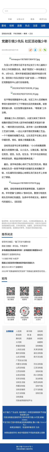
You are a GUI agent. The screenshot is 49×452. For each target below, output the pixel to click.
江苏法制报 (38, 368)
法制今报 (39, 386)
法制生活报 (20, 382)
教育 (25, 33)
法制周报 (19, 397)
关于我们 (6, 412)
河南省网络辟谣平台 (24, 400)
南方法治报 (38, 357)
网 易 (29, 335)
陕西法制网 (38, 382)
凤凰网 (29, 339)
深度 (35, 26)
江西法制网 (20, 371)
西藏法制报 (20, 386)
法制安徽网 (20, 390)
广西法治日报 (21, 360)
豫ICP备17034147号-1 (24, 447)
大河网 (18, 342)
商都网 (40, 342)
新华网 (29, 331)
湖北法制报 (38, 353)
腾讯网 (18, 339)
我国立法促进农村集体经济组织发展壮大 (18, 263)
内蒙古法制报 (21, 364)
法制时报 (39, 371)
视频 (11, 26)
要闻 (3, 26)
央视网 (40, 339)
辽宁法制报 (38, 390)
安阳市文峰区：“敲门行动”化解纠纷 (16, 242)
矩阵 (4, 278)
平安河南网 (17, 33)
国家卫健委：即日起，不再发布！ (15, 246)
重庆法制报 (20, 353)
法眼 (43, 26)
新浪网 (18, 335)
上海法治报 (20, 349)
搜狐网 (40, 335)
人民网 (18, 331)
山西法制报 (20, 368)
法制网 (40, 331)
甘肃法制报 (20, 379)
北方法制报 (20, 393)
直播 (19, 26)
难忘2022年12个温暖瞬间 (12, 267)
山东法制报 (20, 357)
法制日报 (39, 393)
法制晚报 (39, 346)
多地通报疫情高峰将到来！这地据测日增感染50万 (22, 250)
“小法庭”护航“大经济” (10, 258)
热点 (27, 26)
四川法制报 (38, 375)
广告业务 (14, 412)
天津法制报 (38, 349)
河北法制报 (38, 364)
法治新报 (39, 379)
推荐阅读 (7, 234)
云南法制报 (20, 375)
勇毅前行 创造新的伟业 (11, 254)
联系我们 (23, 412)
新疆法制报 (20, 346)
